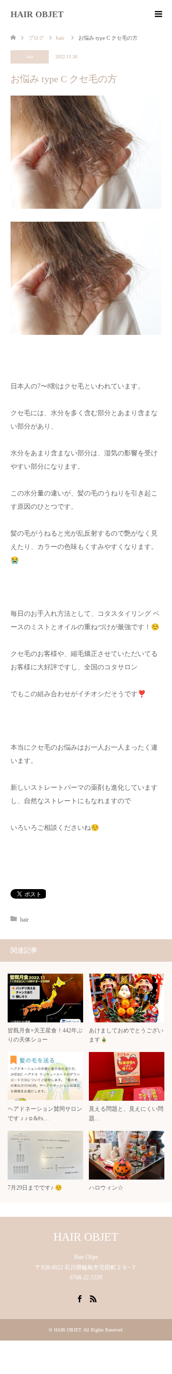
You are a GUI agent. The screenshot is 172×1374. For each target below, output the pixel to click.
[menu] (157, 14)
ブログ (36, 38)
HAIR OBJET (37, 14)
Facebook (79, 1298)
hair (29, 56)
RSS (93, 1298)
